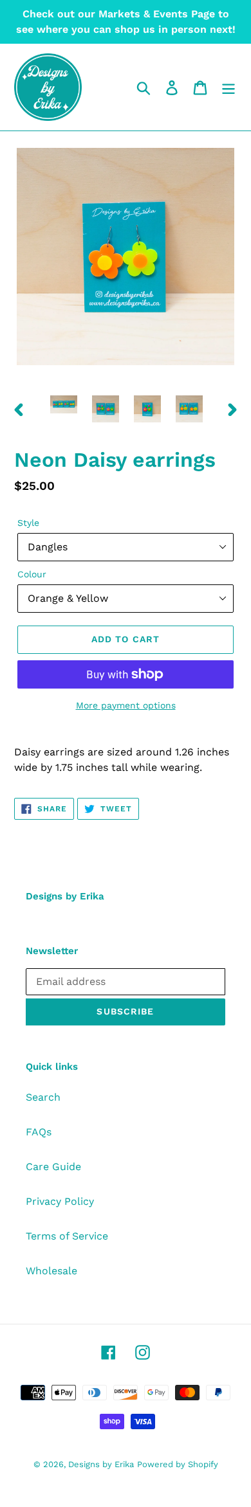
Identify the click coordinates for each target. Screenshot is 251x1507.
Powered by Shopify (177, 1464)
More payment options (126, 705)
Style (28, 523)
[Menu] (228, 87)
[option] (64, 407)
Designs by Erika (101, 1464)
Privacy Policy (60, 1201)
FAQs (38, 1132)
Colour (31, 574)
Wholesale (51, 1271)
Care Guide (53, 1166)
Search (43, 1097)
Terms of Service (67, 1236)
